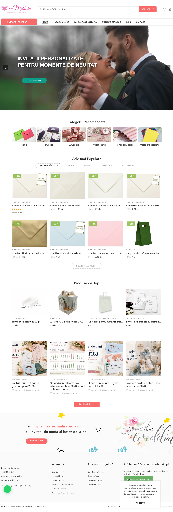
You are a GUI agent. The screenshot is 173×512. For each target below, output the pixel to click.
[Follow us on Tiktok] (11, 486)
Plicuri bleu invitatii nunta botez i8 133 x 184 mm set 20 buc (67, 253)
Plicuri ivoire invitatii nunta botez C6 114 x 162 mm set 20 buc (105, 205)
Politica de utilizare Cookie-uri (63, 492)
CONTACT (140, 22)
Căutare (145, 9)
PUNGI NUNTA (103, 318)
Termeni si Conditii (59, 488)
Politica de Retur (58, 480)
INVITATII (88, 165)
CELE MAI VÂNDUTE (48, 165)
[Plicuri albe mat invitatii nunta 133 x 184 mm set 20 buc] (143, 185)
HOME (45, 22)
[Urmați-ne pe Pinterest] (16, 486)
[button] (7, 489)
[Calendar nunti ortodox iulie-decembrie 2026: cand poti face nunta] (29, 358)
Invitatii (129, 318)
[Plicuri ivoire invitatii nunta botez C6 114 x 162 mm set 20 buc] (105, 185)
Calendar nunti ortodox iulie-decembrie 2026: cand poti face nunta (29, 386)
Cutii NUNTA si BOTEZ (19, 318)
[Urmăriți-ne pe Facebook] (2, 486)
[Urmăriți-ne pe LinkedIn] (25, 486)
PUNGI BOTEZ (113, 318)
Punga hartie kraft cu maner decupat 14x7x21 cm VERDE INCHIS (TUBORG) (143, 253)
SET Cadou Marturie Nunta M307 (66, 321)
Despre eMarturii (94, 476)
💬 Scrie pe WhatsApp (138, 479)
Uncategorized (95, 379)
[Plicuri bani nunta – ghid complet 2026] (67, 358)
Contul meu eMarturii (96, 471)
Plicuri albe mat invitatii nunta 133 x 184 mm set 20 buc (143, 205)
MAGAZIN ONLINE (61, 22)
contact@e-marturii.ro (11, 476)
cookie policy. (142, 497)
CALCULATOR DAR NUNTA (85, 22)
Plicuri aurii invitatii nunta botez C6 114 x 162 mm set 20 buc (29, 253)
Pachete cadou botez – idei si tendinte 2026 (105, 385)
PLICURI (70, 165)
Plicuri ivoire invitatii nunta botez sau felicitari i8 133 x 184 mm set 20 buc (29, 205)
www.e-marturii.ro (9, 480)
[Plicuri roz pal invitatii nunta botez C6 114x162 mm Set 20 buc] (105, 233)
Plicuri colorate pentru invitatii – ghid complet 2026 (140, 386)
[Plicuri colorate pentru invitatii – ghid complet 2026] (143, 358)
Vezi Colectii (37, 441)
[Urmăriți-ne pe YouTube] (21, 486)
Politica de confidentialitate (62, 484)
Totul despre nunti (21, 379)
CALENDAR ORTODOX (111, 22)
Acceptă (140, 503)
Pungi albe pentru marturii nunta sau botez (105, 321)
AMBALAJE (107, 165)
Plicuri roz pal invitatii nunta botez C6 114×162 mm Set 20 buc (105, 253)
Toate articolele (87, 404)
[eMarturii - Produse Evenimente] (16, 9)
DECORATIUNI (127, 165)
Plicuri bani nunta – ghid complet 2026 (65, 385)
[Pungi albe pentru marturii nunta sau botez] (105, 302)
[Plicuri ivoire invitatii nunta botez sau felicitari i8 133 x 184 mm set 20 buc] (29, 185)
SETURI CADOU (55, 318)
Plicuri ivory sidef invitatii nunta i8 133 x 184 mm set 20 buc (67, 205)
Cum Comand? (58, 471)
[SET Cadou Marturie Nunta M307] (67, 302)
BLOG (128, 22)
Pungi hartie (130, 250)
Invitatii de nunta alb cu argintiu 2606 (143, 321)
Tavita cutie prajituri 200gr (26, 321)
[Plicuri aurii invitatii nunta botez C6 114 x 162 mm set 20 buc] (29, 233)
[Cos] (170, 9)
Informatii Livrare (58, 476)
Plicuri (14, 202)
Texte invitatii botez (95, 484)
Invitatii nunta (138, 318)
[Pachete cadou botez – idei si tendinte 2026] (105, 358)
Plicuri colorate (24, 202)
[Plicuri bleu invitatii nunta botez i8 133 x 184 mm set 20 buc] (67, 233)
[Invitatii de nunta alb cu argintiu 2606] (143, 302)
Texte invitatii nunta (95, 480)
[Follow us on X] (30, 486)
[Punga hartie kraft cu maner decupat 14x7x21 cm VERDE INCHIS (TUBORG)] (143, 233)
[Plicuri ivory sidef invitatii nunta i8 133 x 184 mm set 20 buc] (67, 185)
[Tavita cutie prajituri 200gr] (29, 302)
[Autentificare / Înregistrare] (164, 9)
